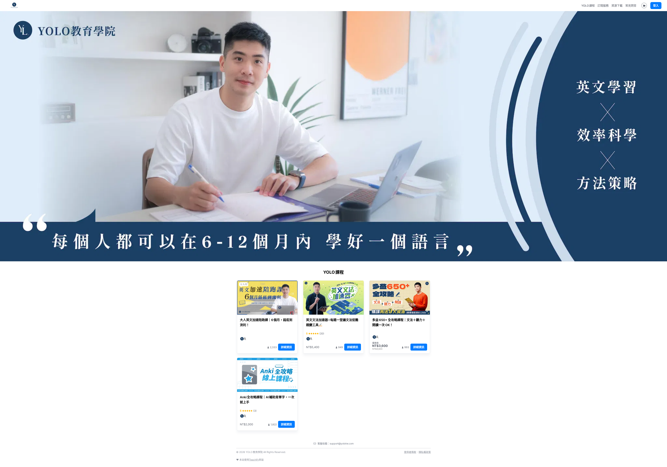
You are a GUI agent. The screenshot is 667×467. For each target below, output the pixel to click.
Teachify (254, 459)
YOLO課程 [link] (588, 5)
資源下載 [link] (617, 5)
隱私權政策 (425, 452)
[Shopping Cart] (644, 5)
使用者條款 (410, 452)
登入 (656, 5)
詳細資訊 (286, 347)
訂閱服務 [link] (603, 5)
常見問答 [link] (630, 5)
